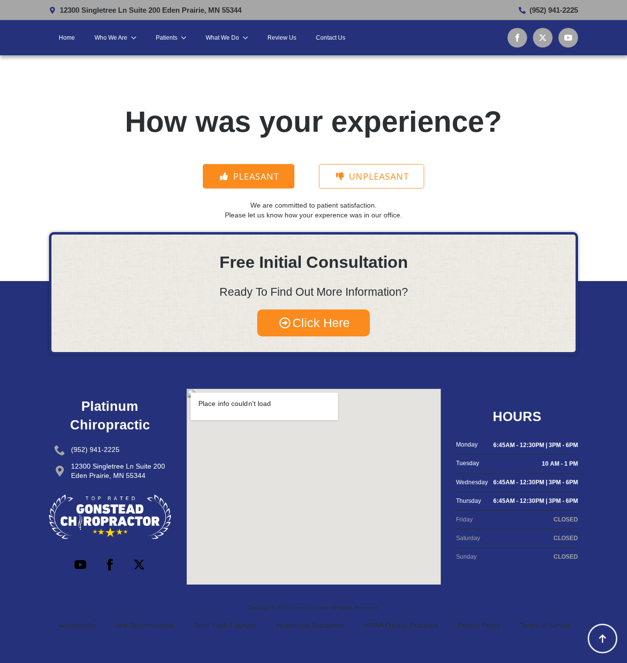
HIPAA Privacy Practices (401, 625)
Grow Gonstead (309, 608)
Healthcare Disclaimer (310, 625)
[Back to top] (602, 638)
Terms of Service (546, 625)
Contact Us (330, 37)
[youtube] (568, 37)
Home (67, 37)
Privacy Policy (479, 625)
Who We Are (111, 37)
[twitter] (543, 37)
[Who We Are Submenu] (136, 37)
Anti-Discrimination (144, 625)
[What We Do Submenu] (248, 37)
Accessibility (77, 625)
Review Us (281, 37)
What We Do (222, 37)
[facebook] (517, 37)
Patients (166, 37)
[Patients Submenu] (186, 37)
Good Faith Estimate (225, 625)
